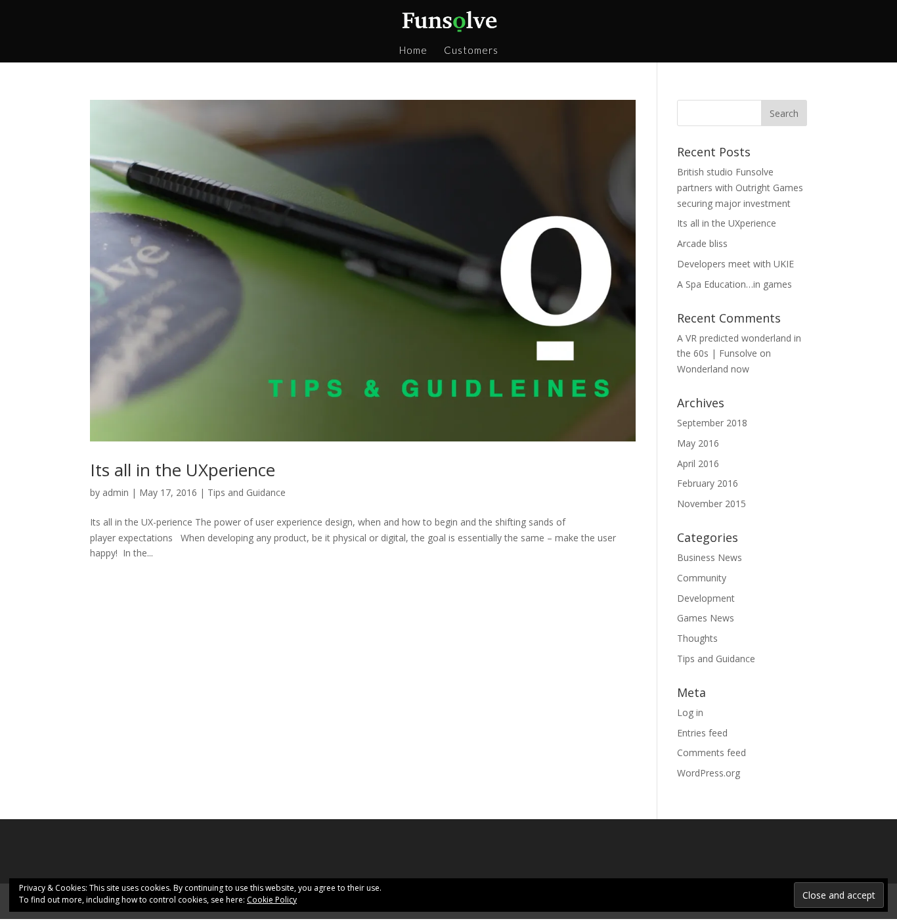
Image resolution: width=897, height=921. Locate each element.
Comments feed (711, 752)
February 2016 (707, 483)
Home (413, 50)
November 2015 (711, 503)
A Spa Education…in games (734, 284)
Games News (705, 618)
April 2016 (698, 463)
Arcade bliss (702, 243)
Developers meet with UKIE (735, 264)
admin (115, 492)
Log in (690, 712)
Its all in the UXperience (182, 470)
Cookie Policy (272, 899)
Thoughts (697, 638)
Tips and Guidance (247, 492)
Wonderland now (713, 369)
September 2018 (712, 422)
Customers (471, 50)
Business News (709, 557)
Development (706, 598)
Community (701, 578)
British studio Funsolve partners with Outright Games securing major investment (740, 188)
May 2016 (698, 443)
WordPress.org (708, 773)
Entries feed (702, 733)
